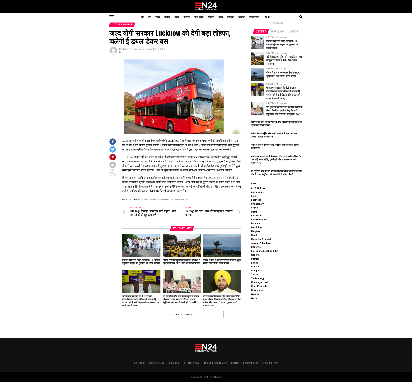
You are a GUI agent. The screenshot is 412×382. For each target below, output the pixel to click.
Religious (256, 270)
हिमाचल (211, 16)
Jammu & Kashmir (261, 243)
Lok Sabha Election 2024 (264, 251)
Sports (254, 274)
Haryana (255, 231)
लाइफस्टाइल (254, 16)
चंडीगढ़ (167, 16)
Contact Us (139, 362)
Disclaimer (173, 362)
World (254, 298)
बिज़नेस (241, 16)
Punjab (255, 266)
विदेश (221, 16)
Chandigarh (257, 204)
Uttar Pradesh (180, 200)
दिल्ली (177, 16)
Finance (255, 223)
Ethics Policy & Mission (215, 362)
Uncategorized (259, 282)
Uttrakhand (257, 290)
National (255, 255)
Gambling (256, 227)
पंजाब (157, 16)
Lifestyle (256, 247)
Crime (254, 207)
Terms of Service (270, 362)
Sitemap (235, 362)
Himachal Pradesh (261, 239)
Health (254, 235)
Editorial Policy (191, 362)
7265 (253, 184)
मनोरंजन (230, 16)
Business (256, 200)
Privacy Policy (250, 362)
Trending (164, 200)
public (254, 262)
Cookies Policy (156, 362)
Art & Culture (258, 188)
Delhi (254, 211)
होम (142, 16)
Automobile (257, 192)
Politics (255, 259)
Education (256, 215)
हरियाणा (187, 16)
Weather (255, 294)
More (267, 16)
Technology (257, 278)
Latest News (149, 200)
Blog (253, 196)
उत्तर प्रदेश (198, 16)
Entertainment (259, 219)
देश (149, 16)
